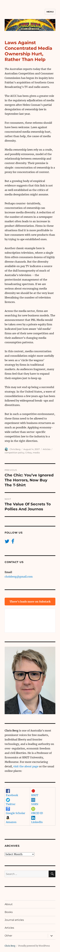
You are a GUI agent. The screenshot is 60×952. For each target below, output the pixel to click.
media (36, 452)
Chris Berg (15, 449)
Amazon (11, 822)
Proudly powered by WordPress (34, 945)
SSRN (34, 804)
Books (9, 912)
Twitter (10, 804)
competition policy (14, 452)
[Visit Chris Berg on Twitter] (7, 542)
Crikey (28, 452)
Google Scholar (15, 813)
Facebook (12, 795)
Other (8, 935)
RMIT (34, 795)
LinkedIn (37, 822)
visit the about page (25, 766)
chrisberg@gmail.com (19, 576)
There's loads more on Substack (30, 601)
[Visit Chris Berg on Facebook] (12, 542)
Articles (46, 449)
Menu (50, 11)
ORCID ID (37, 813)
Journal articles (14, 919)
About (9, 904)
